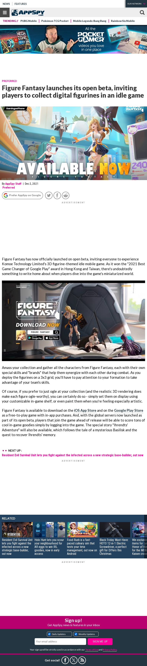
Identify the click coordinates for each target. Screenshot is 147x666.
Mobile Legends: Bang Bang (89, 21)
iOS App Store (85, 410)
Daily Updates (59, 634)
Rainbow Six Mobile (123, 21)
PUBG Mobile (28, 21)
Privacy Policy (110, 649)
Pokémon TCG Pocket (55, 21)
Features (21, 3)
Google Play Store (128, 410)
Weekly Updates (86, 634)
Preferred (9, 80)
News (6, 3)
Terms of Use (91, 649)
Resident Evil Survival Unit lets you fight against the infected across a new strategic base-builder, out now (72, 455)
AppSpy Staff (13, 183)
